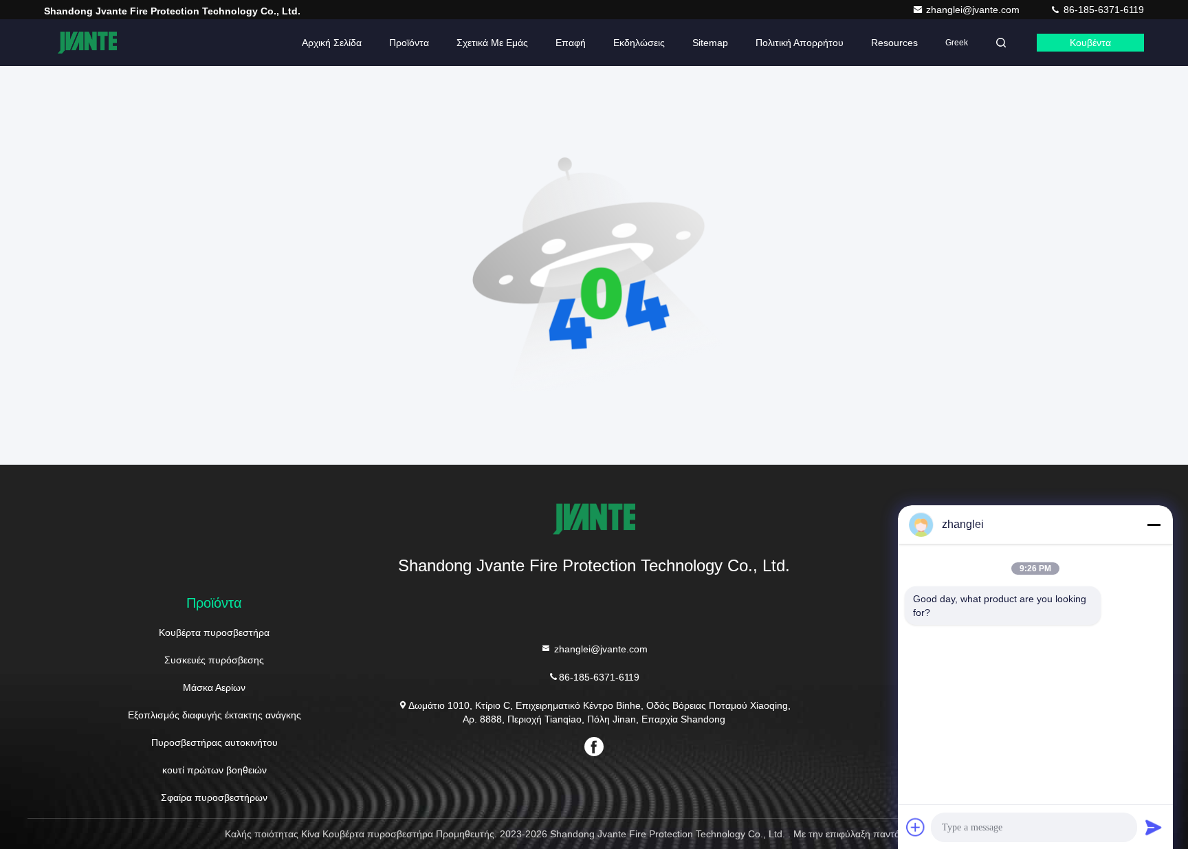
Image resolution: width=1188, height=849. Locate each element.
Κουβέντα (1090, 42)
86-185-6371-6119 (1102, 9)
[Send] (1154, 827)
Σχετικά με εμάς (492, 42)
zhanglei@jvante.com (974, 9)
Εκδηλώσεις (639, 42)
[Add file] (915, 827)
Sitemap (710, 42)
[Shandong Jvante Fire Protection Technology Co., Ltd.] (87, 42)
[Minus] (1153, 524)
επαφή (571, 42)
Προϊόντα (409, 42)
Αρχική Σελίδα (332, 42)
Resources (894, 42)
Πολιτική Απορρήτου (800, 42)
